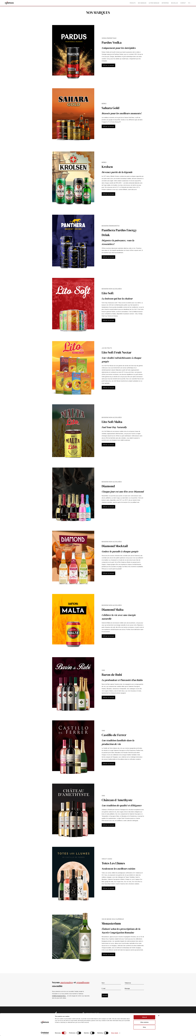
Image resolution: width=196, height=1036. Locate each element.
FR (189, 3)
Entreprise (165, 3)
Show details (114, 1033)
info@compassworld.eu (59, 996)
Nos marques (142, 3)
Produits (133, 3)
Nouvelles (174, 3)
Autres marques (154, 3)
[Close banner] (158, 1015)
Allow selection (144, 1022)
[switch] (79, 1033)
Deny (144, 1027)
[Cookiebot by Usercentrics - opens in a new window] (45, 1033)
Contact (183, 3)
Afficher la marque (108, 65)
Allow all (144, 1017)
